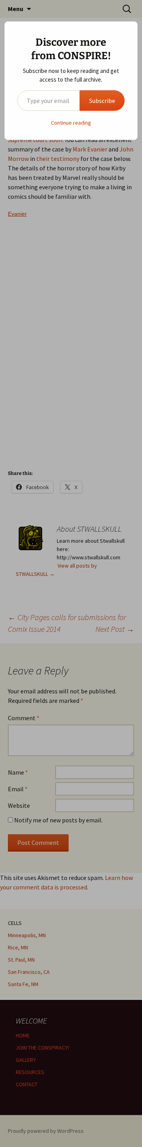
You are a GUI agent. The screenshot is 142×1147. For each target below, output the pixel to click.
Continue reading (71, 122)
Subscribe (102, 101)
